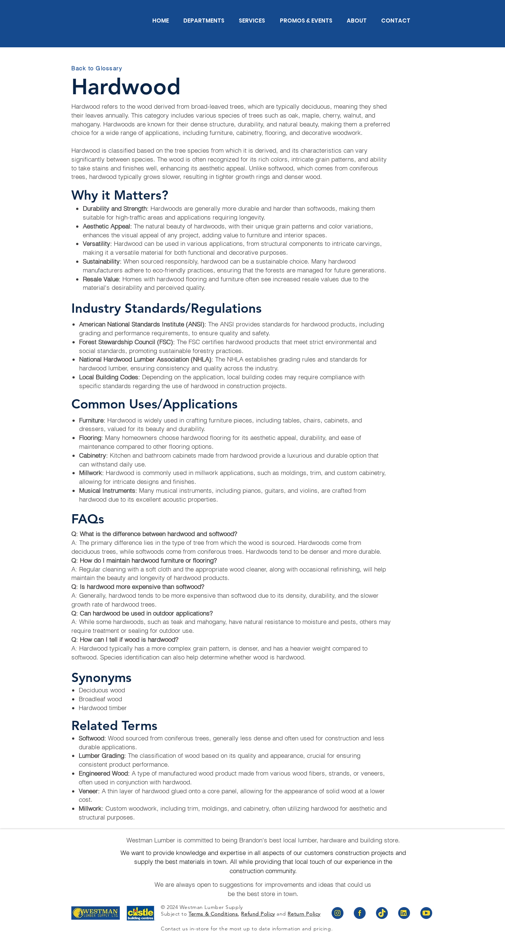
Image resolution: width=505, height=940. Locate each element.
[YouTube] (426, 913)
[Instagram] (337, 913)
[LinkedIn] (404, 913)
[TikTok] (381, 913)
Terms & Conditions (213, 913)
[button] (200, 20)
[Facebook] (359, 913)
